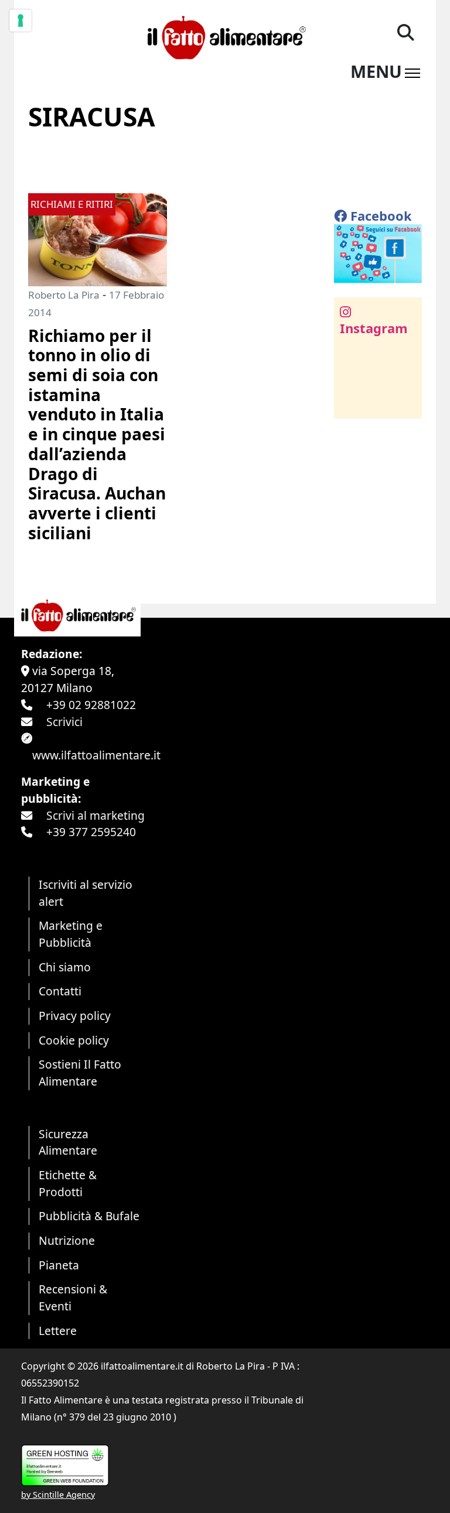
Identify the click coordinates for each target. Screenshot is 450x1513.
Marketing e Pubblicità (71, 934)
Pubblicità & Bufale (89, 1216)
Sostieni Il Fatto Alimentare (80, 1072)
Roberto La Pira (64, 295)
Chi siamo (65, 967)
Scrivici (64, 722)
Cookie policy (74, 1040)
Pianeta (59, 1265)
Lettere (58, 1331)
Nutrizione (67, 1240)
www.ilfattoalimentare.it (96, 755)
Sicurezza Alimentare (68, 1142)
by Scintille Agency (58, 1494)
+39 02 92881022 (91, 705)
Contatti (60, 991)
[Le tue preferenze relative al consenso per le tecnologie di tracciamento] (20, 20)
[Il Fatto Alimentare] (224, 36)
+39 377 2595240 (91, 832)
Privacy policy (75, 1016)
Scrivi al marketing (95, 815)
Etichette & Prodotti (68, 1183)
